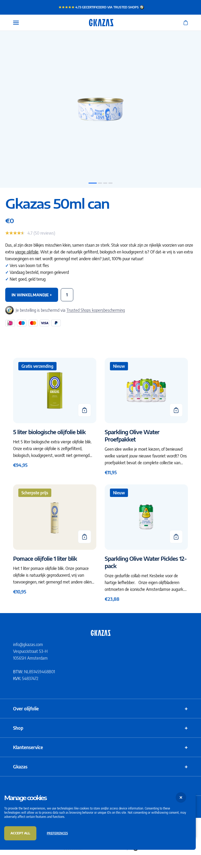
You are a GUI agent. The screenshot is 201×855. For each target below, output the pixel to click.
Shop (100, 728)
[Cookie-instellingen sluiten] (181, 797)
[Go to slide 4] (110, 183)
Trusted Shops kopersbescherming (95, 310)
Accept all (20, 833)
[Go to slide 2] (100, 183)
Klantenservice (100, 747)
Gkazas (100, 767)
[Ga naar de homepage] (100, 633)
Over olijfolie (100, 708)
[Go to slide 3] (105, 183)
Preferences (57, 833)
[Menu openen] (16, 23)
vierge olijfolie (26, 251)
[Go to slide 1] (92, 183)
